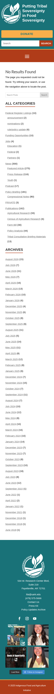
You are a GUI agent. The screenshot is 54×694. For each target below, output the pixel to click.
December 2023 (13, 447)
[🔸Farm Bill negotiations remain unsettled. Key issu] (38, 657)
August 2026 (12, 259)
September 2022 (14, 489)
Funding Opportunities (17, 135)
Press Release (15, 174)
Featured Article (15, 168)
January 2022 (12, 506)
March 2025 (11, 359)
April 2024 (10, 424)
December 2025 (13, 306)
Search (44, 95)
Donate (27, 34)
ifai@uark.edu (33, 594)
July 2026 (10, 265)
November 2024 (13, 383)
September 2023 (14, 465)
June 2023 (10, 483)
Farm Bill (12, 225)
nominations (13, 123)
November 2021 (13, 512)
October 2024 (12, 388)
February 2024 (13, 436)
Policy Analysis (15, 231)
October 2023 (12, 459)
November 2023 (13, 453)
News (8, 163)
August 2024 (12, 400)
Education (12, 146)
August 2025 (12, 330)
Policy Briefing (12, 192)
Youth (10, 180)
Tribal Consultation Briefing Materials (26, 236)
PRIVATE (10, 202)
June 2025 (10, 341)
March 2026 (11, 288)
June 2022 (10, 494)
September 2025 (14, 324)
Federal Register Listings (18, 113)
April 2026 (10, 283)
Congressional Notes (18, 196)
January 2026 (12, 300)
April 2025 (10, 353)
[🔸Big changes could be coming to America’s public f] (38, 635)
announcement (15, 118)
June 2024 (10, 412)
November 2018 (13, 524)
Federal (11, 152)
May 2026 (10, 277)
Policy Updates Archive (33, 609)
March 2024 (11, 430)
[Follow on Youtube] (34, 618)
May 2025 (10, 347)
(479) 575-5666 (33, 598)
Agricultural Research (18, 213)
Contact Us (33, 602)
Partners (11, 158)
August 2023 (12, 471)
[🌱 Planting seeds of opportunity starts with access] (15, 657)
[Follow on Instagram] (27, 618)
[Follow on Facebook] (19, 618)
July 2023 (10, 477)
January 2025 (12, 371)
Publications (11, 208)
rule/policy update (16, 129)
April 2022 (10, 500)
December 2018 (13, 518)
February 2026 (13, 294)
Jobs (7, 141)
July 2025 (10, 336)
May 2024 (10, 418)
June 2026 (10, 271)
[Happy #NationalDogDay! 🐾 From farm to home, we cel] (15, 635)
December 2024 (13, 377)
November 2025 (13, 312)
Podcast (9, 186)
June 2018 (10, 530)
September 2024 (14, 394)
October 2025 (12, 318)
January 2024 (12, 441)
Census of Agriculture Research (23, 219)
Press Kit (33, 606)
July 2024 (10, 406)
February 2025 (13, 365)
